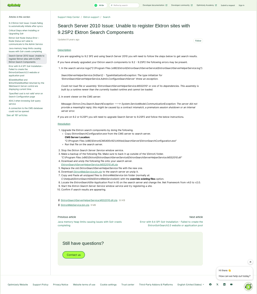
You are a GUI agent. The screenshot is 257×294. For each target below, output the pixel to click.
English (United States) (190, 284)
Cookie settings (108, 284)
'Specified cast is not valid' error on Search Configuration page (26, 95)
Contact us (74, 254)
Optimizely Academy (205, 5)
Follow (198, 40)
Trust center (127, 284)
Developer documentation (154, 5)
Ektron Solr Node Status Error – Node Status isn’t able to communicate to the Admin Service (26, 41)
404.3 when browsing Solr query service (25, 102)
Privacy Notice (60, 284)
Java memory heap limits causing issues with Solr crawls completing (25, 50)
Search (106, 17)
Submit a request (228, 5)
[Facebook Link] (210, 284)
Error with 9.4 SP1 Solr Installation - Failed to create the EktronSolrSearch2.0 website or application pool (26, 71)
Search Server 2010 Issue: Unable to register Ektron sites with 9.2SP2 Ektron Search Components (26, 58)
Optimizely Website (18, 284)
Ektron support (91, 17)
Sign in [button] (241, 5)
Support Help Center (69, 17)
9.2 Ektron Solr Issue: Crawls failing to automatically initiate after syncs (26, 24)
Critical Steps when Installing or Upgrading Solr (24, 32)
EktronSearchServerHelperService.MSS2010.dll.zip (89, 164)
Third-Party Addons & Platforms (156, 284)
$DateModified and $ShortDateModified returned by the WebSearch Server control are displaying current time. (26, 84)
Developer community (180, 5)
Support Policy (40, 284)
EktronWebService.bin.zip (75, 204)
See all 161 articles (17, 115)
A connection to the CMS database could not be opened (26, 110)
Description (64, 50)
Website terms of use (84, 284)
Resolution (64, 123)
